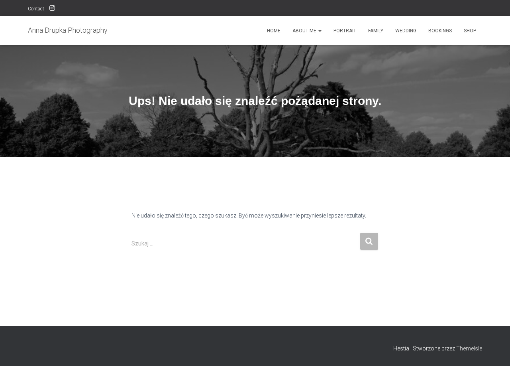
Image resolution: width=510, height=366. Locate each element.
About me (305, 31)
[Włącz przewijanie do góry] (494, 350)
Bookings (440, 31)
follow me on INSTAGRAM (52, 9)
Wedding (405, 31)
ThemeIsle (469, 348)
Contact (36, 9)
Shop (470, 31)
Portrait (344, 31)
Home (273, 31)
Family (375, 31)
